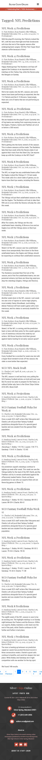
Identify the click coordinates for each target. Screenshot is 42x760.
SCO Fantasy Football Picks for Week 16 (19, 409)
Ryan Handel (20, 32)
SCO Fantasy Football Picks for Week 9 (19, 579)
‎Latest (15, 693)
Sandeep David (10, 397)
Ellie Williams (31, 32)
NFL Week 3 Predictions (15, 287)
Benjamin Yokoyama (9, 34)
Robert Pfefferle (8, 399)
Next (35, 672)
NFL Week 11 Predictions (16, 81)
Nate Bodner (9, 32)
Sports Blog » (7, 373)
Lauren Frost (21, 397)
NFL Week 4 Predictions (15, 262)
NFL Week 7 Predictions (15, 186)
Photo (22, 693)
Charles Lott (9, 371)
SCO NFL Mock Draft (14, 368)
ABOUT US (15, 751)
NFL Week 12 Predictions (16, 56)
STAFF (22, 751)
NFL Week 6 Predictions (15, 212)
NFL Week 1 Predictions (15, 345)
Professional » (7, 36)
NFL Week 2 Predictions (15, 317)
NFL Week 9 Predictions (15, 134)
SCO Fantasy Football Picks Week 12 (20, 510)
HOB (27, 693)
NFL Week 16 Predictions (16, 436)
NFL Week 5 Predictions (15, 237)
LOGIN (28, 751)
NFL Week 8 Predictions (15, 161)
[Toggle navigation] (38, 4)
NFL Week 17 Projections (16, 393)
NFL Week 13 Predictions (16, 28)
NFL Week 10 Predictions (16, 109)
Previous (8, 674)
